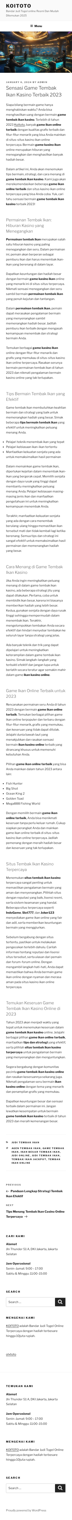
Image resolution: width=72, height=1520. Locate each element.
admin (42, 82)
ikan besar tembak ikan (40, 1151)
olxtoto (11, 1354)
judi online (21, 1155)
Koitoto (19, 125)
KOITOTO (18, 6)
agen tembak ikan (26, 1148)
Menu (38, 26)
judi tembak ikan (46, 1155)
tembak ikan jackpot (29, 1159)
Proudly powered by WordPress (26, 1510)
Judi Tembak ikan (26, 1142)
